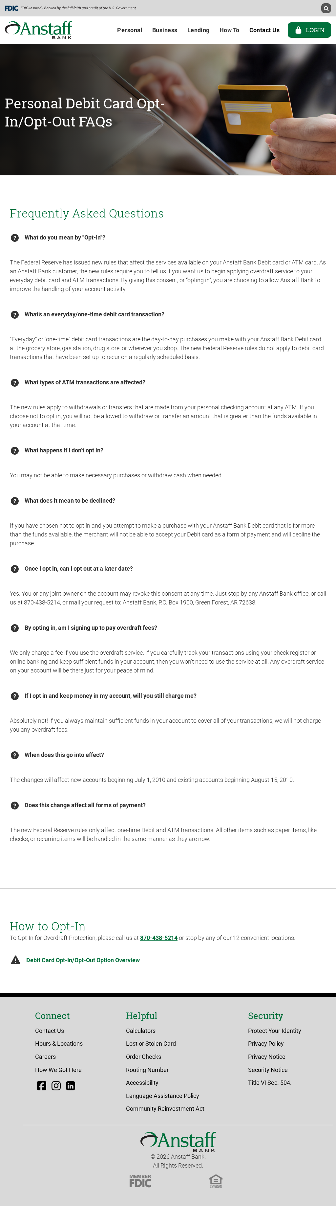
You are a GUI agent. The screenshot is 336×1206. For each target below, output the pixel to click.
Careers (45, 1056)
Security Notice (268, 1069)
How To (230, 30)
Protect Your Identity (274, 1030)
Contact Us (49, 1030)
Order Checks (143, 1056)
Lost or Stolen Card (151, 1043)
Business (165, 30)
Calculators (141, 1030)
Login (315, 30)
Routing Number (147, 1069)
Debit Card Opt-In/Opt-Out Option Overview (83, 960)
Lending (198, 30)
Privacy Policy (266, 1043)
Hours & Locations (59, 1043)
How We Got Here (58, 1069)
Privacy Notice (266, 1056)
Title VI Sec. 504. (270, 1082)
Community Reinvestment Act (165, 1108)
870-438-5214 (159, 937)
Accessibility (142, 1082)
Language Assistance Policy (162, 1095)
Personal (129, 30)
